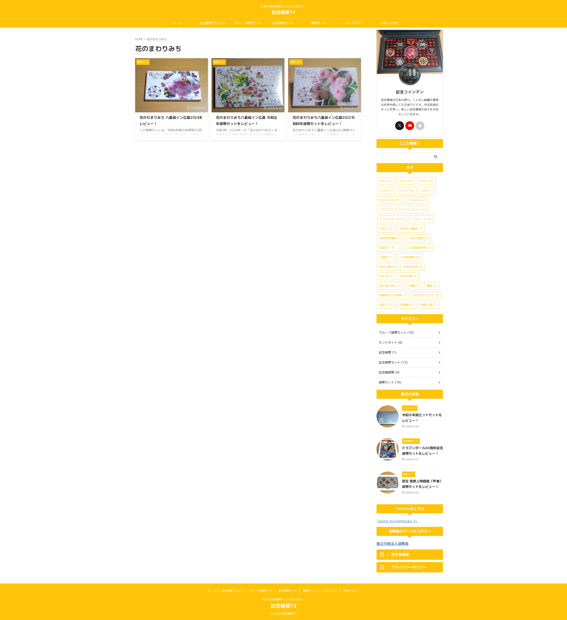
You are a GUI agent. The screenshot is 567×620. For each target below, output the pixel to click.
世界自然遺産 (391, 238)
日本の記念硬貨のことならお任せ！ (283, 599)
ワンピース (421, 219)
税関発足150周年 (393, 295)
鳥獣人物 (429, 305)
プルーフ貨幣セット (248, 23)
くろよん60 (416, 200)
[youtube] (409, 125)
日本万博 (408, 276)
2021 (386, 181)
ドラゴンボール (392, 219)
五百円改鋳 (418, 238)
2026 (427, 191)
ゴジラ (386, 210)
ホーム (177, 23)
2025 (407, 191)
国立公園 (388, 267)
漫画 (432, 286)
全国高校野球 (420, 248)
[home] (420, 125)
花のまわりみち (426, 295)
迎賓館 (407, 305)
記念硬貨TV (283, 12)
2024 (386, 191)
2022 (405, 181)
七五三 (386, 229)
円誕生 (386, 257)
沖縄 (414, 286)
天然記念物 (412, 267)
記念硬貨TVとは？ (212, 23)
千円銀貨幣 (409, 257)
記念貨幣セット (283, 23)
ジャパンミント (413, 210)
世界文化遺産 (411, 229)
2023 (426, 181)
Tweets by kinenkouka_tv (397, 521)
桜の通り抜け (391, 286)
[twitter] (399, 125)
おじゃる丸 (389, 200)
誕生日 (386, 305)
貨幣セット (319, 23)
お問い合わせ (390, 23)
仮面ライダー (391, 248)
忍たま (386, 276)
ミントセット (354, 23)
